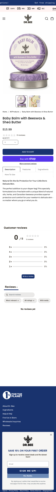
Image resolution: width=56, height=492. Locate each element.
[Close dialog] (51, 435)
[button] (46, 18)
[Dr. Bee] (28, 18)
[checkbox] (44, 300)
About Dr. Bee (8, 406)
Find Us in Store (10, 418)
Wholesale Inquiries (12, 421)
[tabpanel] (28, 315)
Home (5, 112)
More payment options (28, 164)
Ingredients (8, 410)
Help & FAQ (7, 414)
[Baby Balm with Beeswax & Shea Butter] (21, 101)
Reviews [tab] (11, 286)
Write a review (28, 276)
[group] (28, 3)
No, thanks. (27, 476)
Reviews (6, 425)
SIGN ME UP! (28, 470)
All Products (14, 112)
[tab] (11, 169)
